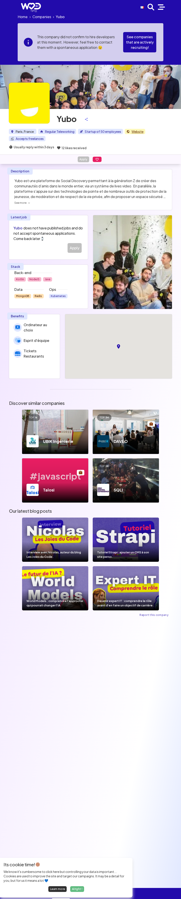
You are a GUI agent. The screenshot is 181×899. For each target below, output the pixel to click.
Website (137, 131)
